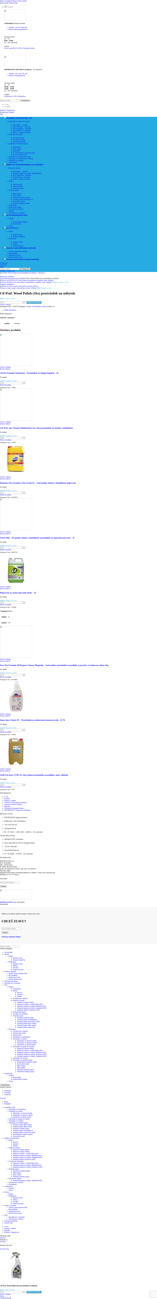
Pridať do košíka (34, 1292)
